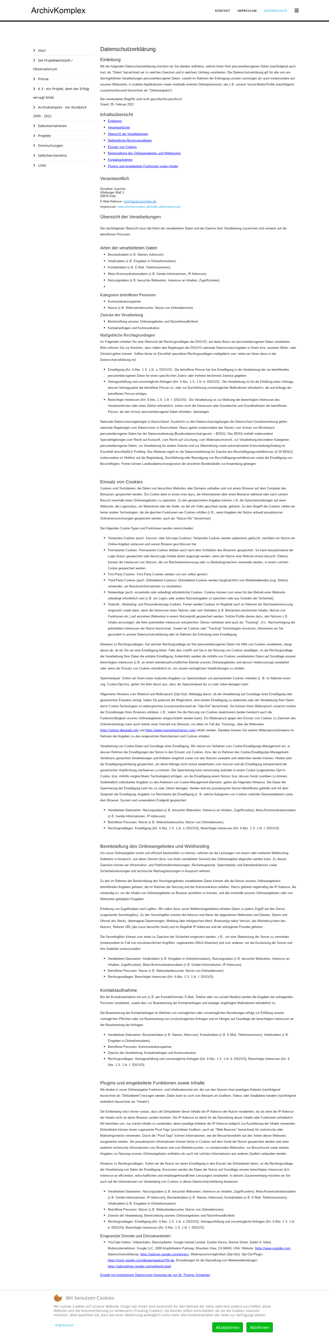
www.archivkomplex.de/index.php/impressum (149, 206)
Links (41, 165)
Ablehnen (259, 1327)
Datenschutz (275, 11)
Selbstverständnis (52, 155)
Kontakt (222, 11)
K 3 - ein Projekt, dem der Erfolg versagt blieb (61, 93)
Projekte (44, 135)
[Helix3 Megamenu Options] (297, 10)
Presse (43, 79)
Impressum (247, 11)
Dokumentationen (52, 125)
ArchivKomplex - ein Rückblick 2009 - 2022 (59, 111)
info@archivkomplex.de (140, 201)
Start (41, 50)
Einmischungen (50, 145)
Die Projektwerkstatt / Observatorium (52, 64)
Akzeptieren (227, 1327)
